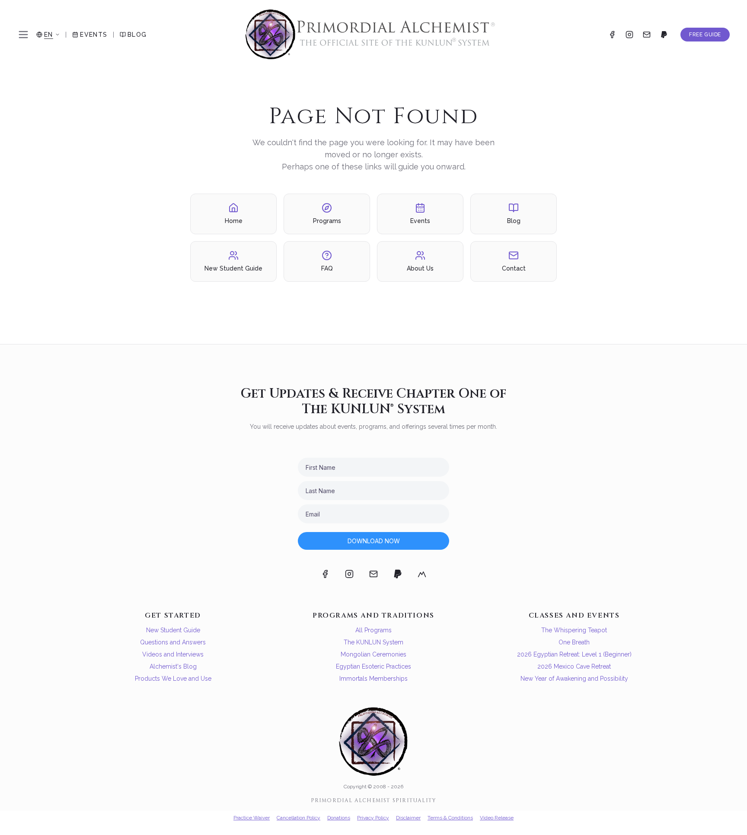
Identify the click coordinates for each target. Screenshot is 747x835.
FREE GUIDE (705, 35)
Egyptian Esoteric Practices (373, 666)
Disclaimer (408, 818)
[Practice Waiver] (422, 574)
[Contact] (646, 34)
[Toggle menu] (23, 35)
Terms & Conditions (450, 818)
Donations (338, 818)
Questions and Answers (173, 642)
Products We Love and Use (173, 678)
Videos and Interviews (173, 654)
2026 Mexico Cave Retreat (574, 666)
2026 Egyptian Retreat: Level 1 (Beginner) (574, 654)
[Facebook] (612, 34)
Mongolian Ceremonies (373, 654)
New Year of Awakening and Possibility (574, 678)
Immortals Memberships (373, 678)
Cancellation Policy (298, 818)
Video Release (497, 818)
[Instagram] (629, 34)
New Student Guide (173, 630)
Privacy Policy (373, 818)
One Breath (574, 642)
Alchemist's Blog (173, 666)
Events (93, 34)
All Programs (373, 630)
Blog (137, 34)
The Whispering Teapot (574, 630)
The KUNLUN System (373, 642)
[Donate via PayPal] (664, 34)
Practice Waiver (251, 818)
